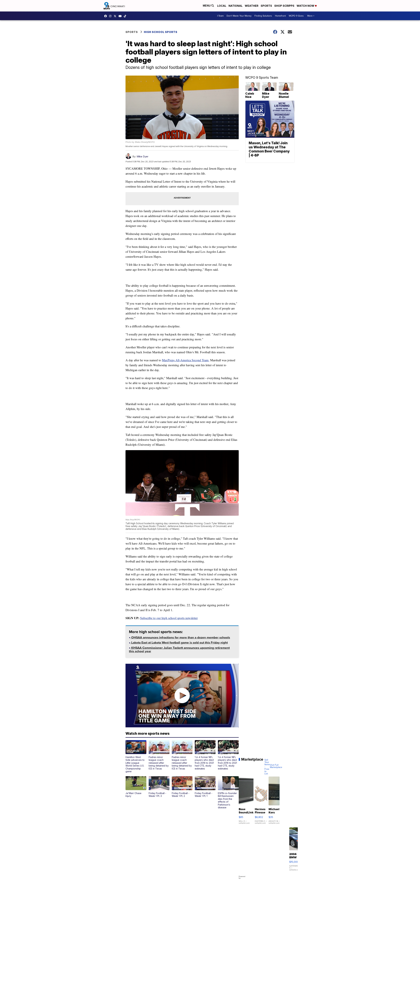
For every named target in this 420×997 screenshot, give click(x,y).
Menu (207, 5)
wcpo (116, 16)
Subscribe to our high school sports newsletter (169, 618)
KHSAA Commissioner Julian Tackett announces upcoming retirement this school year (179, 650)
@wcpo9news (126, 16)
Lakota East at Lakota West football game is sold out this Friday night (179, 643)
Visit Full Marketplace (276, 766)
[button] (136, 756)
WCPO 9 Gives (296, 16)
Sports (266, 5)
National (235, 5)
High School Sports (160, 32)
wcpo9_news (111, 16)
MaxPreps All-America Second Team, (185, 360)
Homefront (280, 16)
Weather (251, 5)
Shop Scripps (284, 5)
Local (221, 5)
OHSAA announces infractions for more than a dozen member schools (180, 638)
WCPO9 (106, 16)
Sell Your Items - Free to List (267, 767)
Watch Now (306, 5)
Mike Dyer (142, 156)
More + (310, 16)
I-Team (220, 16)
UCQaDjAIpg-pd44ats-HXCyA (121, 16)
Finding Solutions (263, 16)
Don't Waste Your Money (239, 16)
